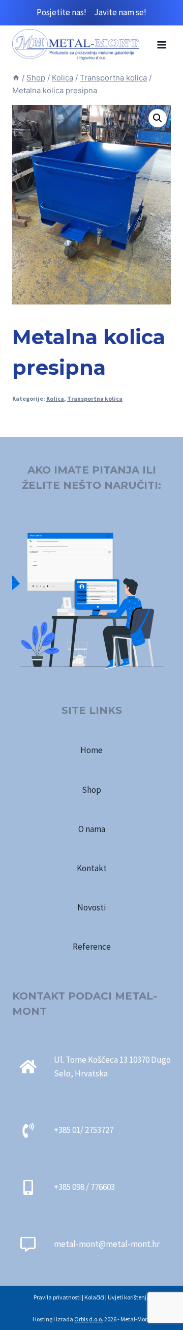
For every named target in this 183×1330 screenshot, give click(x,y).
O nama (91, 829)
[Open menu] (161, 44)
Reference (92, 946)
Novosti (91, 907)
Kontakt (92, 868)
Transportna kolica (95, 398)
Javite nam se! (120, 12)
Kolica (55, 398)
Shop (91, 789)
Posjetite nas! (65, 12)
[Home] (16, 77)
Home (91, 750)
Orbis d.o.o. (88, 1319)
